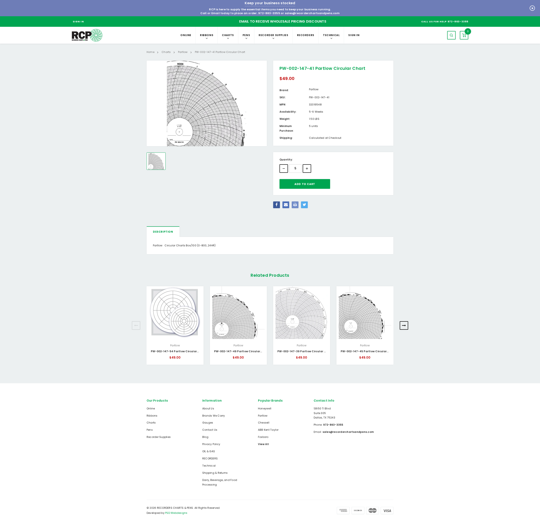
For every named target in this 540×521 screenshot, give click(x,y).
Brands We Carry (213, 415)
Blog (205, 437)
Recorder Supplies (273, 35)
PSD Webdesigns (176, 513)
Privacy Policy (211, 444)
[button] (136, 325)
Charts (228, 35)
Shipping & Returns (215, 473)
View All (263, 444)
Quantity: (286, 159)
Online (185, 35)
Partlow (263, 415)
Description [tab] (163, 232)
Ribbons (206, 35)
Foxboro (263, 437)
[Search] (451, 35)
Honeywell (264, 408)
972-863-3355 (269, 13)
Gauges (207, 422)
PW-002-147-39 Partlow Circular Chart (304, 351)
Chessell (263, 422)
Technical (331, 35)
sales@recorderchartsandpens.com (312, 13)
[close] (532, 8)
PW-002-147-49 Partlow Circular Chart (241, 351)
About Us (208, 408)
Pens (246, 35)
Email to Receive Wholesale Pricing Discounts (282, 21)
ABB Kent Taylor (268, 430)
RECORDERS (305, 35)
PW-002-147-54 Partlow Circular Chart (178, 351)
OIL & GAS (208, 451)
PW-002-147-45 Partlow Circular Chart (368, 351)
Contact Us (209, 430)
